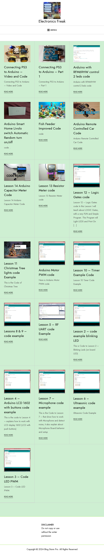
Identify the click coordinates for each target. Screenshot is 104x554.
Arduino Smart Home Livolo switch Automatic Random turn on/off (16, 132)
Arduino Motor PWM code (49, 272)
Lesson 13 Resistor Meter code (51, 188)
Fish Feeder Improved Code (50, 126)
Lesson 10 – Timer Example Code (86, 272)
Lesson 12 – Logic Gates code (86, 194)
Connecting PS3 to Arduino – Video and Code (15, 72)
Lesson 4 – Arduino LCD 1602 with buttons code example (17, 405)
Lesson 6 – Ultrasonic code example (84, 403)
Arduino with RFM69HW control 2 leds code (86, 72)
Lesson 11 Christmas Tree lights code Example (14, 270)
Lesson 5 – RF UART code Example (49, 329)
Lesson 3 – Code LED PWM (16, 479)
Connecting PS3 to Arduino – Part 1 (51, 72)
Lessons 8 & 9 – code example (15, 333)
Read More (8, 91)
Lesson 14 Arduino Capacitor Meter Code (17, 190)
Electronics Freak (52, 21)
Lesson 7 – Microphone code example (51, 403)
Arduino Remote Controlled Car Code (84, 128)
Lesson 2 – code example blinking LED (85, 336)
